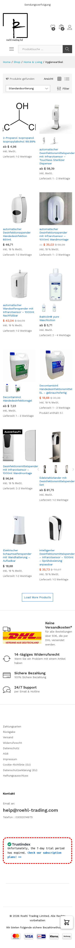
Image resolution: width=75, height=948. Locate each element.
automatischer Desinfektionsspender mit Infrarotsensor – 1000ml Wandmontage (53, 234)
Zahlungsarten (12, 726)
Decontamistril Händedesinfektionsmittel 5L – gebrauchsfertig (55, 389)
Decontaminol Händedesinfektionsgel (17, 399)
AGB (5, 753)
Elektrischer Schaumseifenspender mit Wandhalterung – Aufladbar (17, 555)
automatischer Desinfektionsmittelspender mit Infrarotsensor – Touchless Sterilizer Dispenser (57, 156)
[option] (44, 468)
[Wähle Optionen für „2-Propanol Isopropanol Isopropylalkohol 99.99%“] (10, 131)
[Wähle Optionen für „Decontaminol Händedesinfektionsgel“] (10, 379)
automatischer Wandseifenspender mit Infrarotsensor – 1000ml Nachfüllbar (18, 310)
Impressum (10, 759)
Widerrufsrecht (12, 742)
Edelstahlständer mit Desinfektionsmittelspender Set (57, 481)
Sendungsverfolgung (37, 4)
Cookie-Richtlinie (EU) (17, 764)
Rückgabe (9, 731)
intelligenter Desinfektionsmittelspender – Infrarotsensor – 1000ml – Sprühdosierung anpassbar (57, 557)
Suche (67, 49)
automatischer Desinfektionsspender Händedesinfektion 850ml (17, 234)
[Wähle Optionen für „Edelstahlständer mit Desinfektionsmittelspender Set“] (46, 460)
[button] (66, 922)
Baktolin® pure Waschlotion (49, 318)
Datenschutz (11, 748)
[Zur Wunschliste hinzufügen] (27, 131)
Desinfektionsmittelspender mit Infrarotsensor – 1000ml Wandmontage (20, 470)
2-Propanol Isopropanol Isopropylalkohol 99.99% (19, 139)
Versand (8, 737)
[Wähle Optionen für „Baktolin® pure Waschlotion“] (46, 298)
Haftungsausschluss (15, 775)
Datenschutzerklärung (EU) (20, 770)
